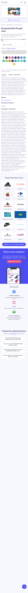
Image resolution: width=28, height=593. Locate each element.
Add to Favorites (15, 20)
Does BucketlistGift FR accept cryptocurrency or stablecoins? (13, 338)
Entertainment (9, 24)
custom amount (11, 48)
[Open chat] (24, 586)
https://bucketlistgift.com (6, 100)
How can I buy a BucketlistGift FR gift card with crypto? (13, 344)
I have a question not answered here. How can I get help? (13, 356)
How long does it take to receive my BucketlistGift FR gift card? (13, 350)
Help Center (14, 333)
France (3, 24)
